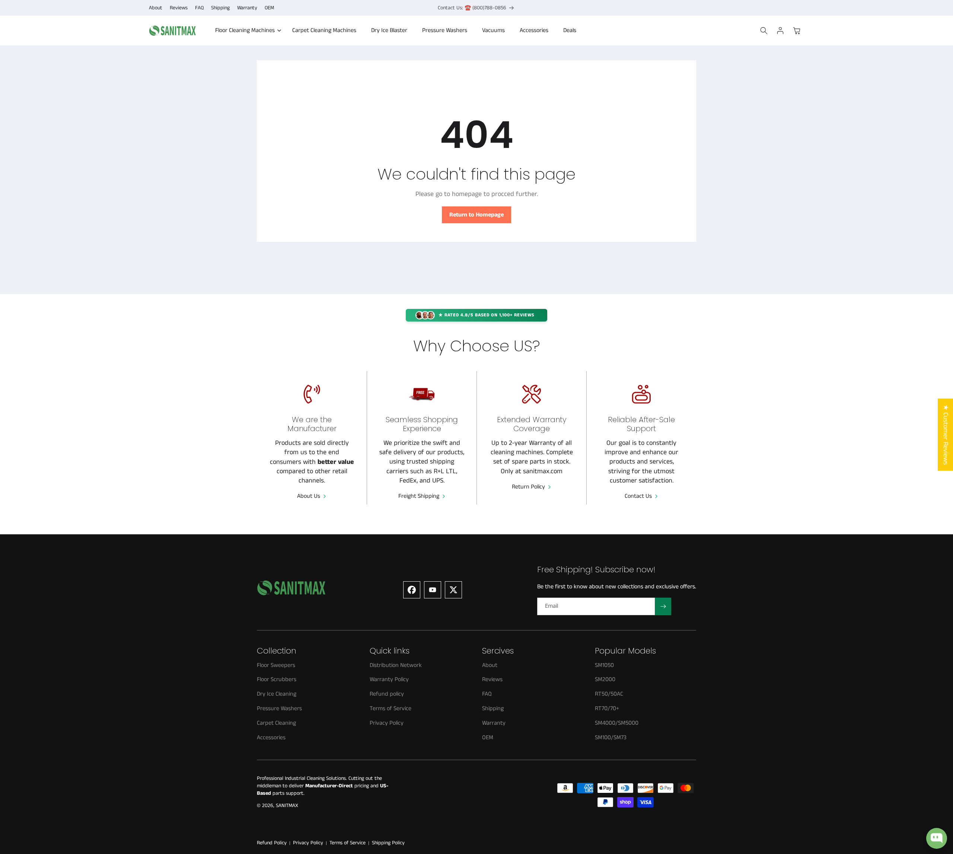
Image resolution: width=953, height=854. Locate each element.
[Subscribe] (663, 606)
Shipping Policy (388, 843)
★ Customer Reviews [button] (945, 435)
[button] (246, 30)
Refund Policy (272, 843)
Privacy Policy (308, 843)
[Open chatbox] (936, 838)
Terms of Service (347, 843)
